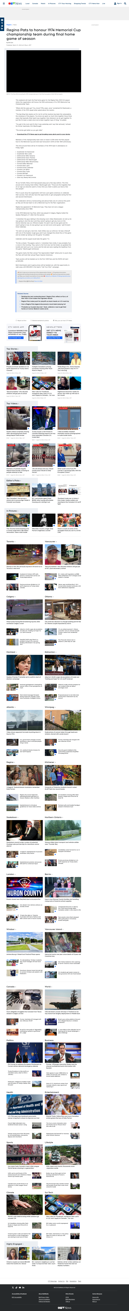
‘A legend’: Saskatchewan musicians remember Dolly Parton (23, 788)
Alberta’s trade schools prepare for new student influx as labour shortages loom (69, 686)
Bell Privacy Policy (44, 1297)
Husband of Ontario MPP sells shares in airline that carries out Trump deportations (30, 575)
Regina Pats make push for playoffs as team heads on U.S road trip (45, 301)
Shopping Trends (80, 3)
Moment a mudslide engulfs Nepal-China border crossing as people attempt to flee (17, 470)
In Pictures (52, 3)
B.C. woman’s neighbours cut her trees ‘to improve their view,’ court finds (43, 1263)
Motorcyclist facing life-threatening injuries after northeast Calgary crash (23, 622)
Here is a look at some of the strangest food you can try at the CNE (69, 530)
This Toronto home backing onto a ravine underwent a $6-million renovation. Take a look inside (17, 530)
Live (103, 3)
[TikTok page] (16, 1287)
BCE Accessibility (17, 1297)
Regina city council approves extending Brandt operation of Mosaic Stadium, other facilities (29, 796)
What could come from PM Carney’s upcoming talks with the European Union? (69, 470)
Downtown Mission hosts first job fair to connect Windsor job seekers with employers (31, 972)
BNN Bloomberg (70, 1299)
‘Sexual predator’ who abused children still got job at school (17, 392)
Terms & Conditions (44, 1299)
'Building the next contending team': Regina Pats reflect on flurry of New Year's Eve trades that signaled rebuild (44, 297)
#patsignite (20, 278)
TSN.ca (68, 1301)
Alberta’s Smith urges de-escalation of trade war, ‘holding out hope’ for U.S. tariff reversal (31, 630)
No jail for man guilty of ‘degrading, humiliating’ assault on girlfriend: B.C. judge (31, 1031)
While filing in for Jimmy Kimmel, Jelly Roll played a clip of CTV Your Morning (69, 368)
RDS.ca (94, 1301)
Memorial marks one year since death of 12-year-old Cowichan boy (63, 955)
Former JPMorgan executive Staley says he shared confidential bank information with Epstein (61, 1066)
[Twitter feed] (13, 1287)
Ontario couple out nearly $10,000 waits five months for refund (18, 1263)
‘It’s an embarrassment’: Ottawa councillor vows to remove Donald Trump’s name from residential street (68, 631)
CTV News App (52, 1281)
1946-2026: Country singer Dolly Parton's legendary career (42, 529)
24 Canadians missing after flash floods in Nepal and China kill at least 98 (68, 796)
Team (79, 1281)
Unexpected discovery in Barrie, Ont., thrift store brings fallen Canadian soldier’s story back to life (69, 908)
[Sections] (4, 3)
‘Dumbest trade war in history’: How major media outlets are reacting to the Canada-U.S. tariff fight (69, 501)
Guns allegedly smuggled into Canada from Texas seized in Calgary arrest (24, 1012)
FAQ (67, 1281)
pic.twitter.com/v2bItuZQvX (32, 278)
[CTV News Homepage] (15, 3)
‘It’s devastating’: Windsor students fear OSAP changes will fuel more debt (31, 961)
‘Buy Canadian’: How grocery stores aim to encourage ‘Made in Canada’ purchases (18, 500)
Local (27, 3)
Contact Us (61, 1281)
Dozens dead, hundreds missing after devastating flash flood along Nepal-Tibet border (17, 433)
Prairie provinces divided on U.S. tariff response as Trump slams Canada (17, 368)
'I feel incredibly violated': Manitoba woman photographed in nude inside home (69, 433)
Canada (35, 3)
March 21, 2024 (38, 281)
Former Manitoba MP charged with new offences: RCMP (69, 740)
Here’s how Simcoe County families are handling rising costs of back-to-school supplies (62, 900)
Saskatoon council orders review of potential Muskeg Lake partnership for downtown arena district (22, 844)
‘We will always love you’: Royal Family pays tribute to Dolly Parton (42, 470)
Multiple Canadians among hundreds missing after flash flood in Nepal (42, 368)
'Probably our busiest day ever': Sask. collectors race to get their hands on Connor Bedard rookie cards (43, 308)
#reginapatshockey (64, 276)
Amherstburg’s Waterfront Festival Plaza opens (23, 954)
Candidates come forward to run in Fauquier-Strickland (69, 850)
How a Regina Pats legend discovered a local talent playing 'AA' (43, 304)
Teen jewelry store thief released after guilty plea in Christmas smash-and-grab (68, 918)
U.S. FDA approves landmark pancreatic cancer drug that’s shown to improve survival (23, 1117)
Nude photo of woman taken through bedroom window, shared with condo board (61, 733)
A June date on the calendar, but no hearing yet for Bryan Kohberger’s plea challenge (69, 1031)
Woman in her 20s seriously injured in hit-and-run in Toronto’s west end (24, 567)
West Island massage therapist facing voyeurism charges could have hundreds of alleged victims (30, 696)
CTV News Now (94, 3)
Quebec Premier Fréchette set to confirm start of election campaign (23, 678)
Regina (8, 25)
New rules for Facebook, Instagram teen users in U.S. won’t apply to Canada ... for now (43, 393)
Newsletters (73, 1281)
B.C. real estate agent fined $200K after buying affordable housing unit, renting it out (42, 500)
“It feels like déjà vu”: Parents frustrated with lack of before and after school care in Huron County (30, 917)
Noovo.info (95, 1297)
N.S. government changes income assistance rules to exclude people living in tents (31, 741)
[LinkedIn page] (23, 1287)
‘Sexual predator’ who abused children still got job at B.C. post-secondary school (62, 567)
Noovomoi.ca (96, 1299)
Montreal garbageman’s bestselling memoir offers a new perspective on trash (31, 686)
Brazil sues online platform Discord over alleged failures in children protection (69, 1021)
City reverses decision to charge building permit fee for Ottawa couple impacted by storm (63, 622)
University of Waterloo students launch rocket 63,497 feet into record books (61, 788)
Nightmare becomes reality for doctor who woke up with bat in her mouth (68, 393)
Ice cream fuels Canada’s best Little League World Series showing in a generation (23, 1167)
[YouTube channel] (20, 1287)
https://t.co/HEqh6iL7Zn (52, 276)
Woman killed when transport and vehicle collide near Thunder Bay (62, 843)
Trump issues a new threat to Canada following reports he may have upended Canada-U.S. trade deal (43, 434)
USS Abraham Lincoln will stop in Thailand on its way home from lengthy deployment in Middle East (62, 1012)
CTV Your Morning (64, 3)
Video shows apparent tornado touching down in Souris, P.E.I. (23, 733)
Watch (43, 3)
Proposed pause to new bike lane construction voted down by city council (68, 696)
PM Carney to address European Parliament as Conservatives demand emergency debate (24, 1065)
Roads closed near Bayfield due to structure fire (23, 899)
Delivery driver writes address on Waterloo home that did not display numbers (69, 1263)
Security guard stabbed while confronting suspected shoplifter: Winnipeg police (68, 751)
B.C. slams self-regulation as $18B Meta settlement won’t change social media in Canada (69, 575)
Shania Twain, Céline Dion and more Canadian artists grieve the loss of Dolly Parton (62, 1117)
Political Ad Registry (44, 1301)
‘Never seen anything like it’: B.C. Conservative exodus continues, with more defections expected (69, 586)
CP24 (67, 1297)
